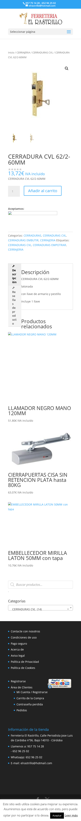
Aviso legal (18, 655)
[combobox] (40, 607)
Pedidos (22, 710)
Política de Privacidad (25, 662)
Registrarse (18, 681)
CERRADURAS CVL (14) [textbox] (39, 609)
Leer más (71, 815)
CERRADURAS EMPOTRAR (49, 245)
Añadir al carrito (42, 190)
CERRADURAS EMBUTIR (23, 240)
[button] (66, 68)
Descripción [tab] (14, 276)
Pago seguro (19, 643)
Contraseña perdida (30, 704)
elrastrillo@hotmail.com (36, 763)
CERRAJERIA (23, 52)
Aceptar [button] (57, 815)
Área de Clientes (21, 687)
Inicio (11, 52)
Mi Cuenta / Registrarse (32, 692)
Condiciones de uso (24, 637)
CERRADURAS (32, 235)
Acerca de (17, 649)
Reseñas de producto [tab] (14, 307)
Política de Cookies (23, 668)
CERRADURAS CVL (42, 52)
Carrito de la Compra (30, 698)
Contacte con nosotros (25, 631)
